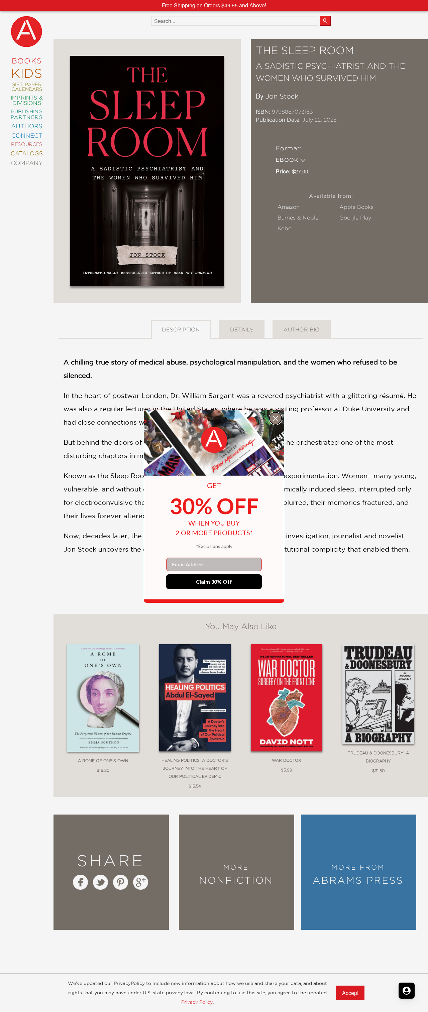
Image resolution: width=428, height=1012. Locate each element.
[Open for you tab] (407, 991)
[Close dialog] (276, 418)
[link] (214, 440)
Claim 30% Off (214, 581)
